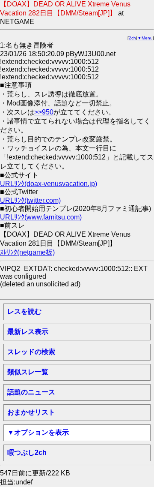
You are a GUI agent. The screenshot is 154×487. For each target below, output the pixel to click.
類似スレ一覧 (27, 372)
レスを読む (24, 311)
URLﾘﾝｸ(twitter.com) (30, 200)
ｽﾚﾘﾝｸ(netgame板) (27, 252)
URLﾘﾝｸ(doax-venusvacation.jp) (48, 183)
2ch (132, 38)
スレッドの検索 (31, 351)
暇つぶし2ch (27, 452)
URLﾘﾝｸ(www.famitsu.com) (41, 217)
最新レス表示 (27, 331)
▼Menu (145, 38)
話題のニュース (31, 392)
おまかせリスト (31, 412)
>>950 (43, 112)
